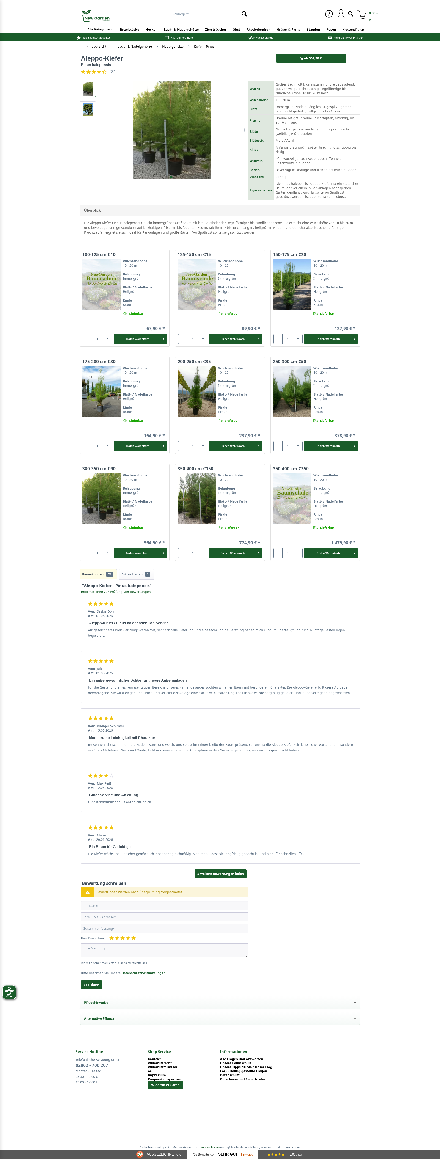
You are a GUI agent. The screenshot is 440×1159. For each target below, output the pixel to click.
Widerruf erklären (165, 1085)
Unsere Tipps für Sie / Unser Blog (246, 1067)
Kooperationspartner (164, 1079)
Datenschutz (230, 1075)
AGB (151, 1071)
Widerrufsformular (162, 1067)
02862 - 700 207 (92, 1065)
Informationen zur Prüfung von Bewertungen (116, 591)
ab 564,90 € (312, 58)
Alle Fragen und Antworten (241, 1059)
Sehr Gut (228, 1154)
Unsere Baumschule (235, 1063)
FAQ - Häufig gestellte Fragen (243, 1071)
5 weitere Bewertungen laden (220, 873)
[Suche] (350, 13)
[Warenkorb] (359, 13)
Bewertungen (97, 574)
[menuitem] (328, 13)
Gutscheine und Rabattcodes (242, 1079)
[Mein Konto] (341, 13)
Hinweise (247, 1154)
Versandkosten (210, 1147)
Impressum (157, 1075)
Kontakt (154, 1059)
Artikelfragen (135, 574)
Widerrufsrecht (160, 1063)
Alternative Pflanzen (100, 1018)
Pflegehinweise (96, 1002)
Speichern (91, 984)
